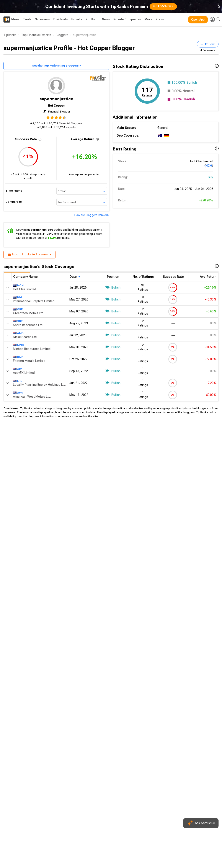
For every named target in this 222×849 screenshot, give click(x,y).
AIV (19, 369)
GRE (20, 309)
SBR (20, 321)
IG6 (19, 297)
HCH (209, 166)
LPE (19, 380)
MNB (20, 345)
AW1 (20, 392)
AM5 (20, 333)
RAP (20, 357)
